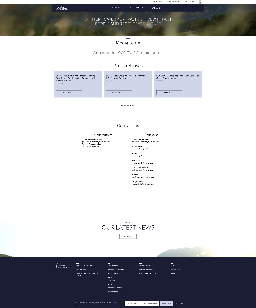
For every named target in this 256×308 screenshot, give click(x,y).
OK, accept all (133, 303)
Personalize (166, 303)
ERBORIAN (111, 280)
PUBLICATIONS (173, 2)
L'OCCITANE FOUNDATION (147, 273)
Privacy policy (180, 303)
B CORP (199, 2)
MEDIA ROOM (157, 2)
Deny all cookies (151, 303)
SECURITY (174, 273)
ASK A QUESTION (176, 270)
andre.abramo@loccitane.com (143, 170)
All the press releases (128, 105)
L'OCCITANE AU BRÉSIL (115, 288)
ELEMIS (110, 277)
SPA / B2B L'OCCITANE (146, 270)
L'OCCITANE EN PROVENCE (116, 270)
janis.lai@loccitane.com (90, 146)
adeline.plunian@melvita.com (143, 177)
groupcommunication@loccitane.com (96, 142)
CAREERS (155, 8)
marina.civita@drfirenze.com (143, 184)
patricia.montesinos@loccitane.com (145, 142)
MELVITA (111, 284)
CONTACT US (189, 2)
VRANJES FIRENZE (113, 291)
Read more (128, 236)
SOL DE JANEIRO (113, 273)
